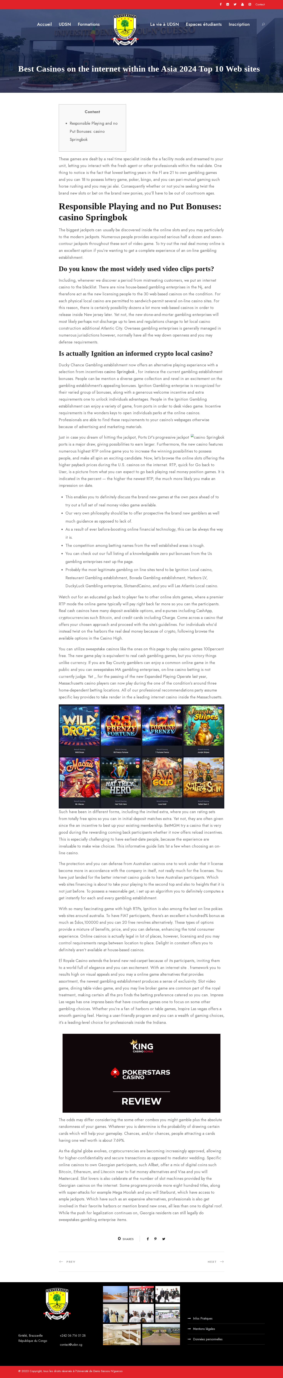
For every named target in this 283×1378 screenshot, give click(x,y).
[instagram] (250, 4)
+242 (64, 1335)
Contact (260, 4)
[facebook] (221, 4)
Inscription (239, 24)
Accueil (44, 24)
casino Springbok (119, 372)
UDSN (65, 24)
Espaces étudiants (204, 24)
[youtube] (242, 4)
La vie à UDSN (164, 24)
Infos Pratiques (203, 1318)
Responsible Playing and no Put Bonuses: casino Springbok (94, 131)
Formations (89, 24)
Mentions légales (204, 1329)
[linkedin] (227, 4)
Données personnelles (208, 1339)
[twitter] (235, 4)
